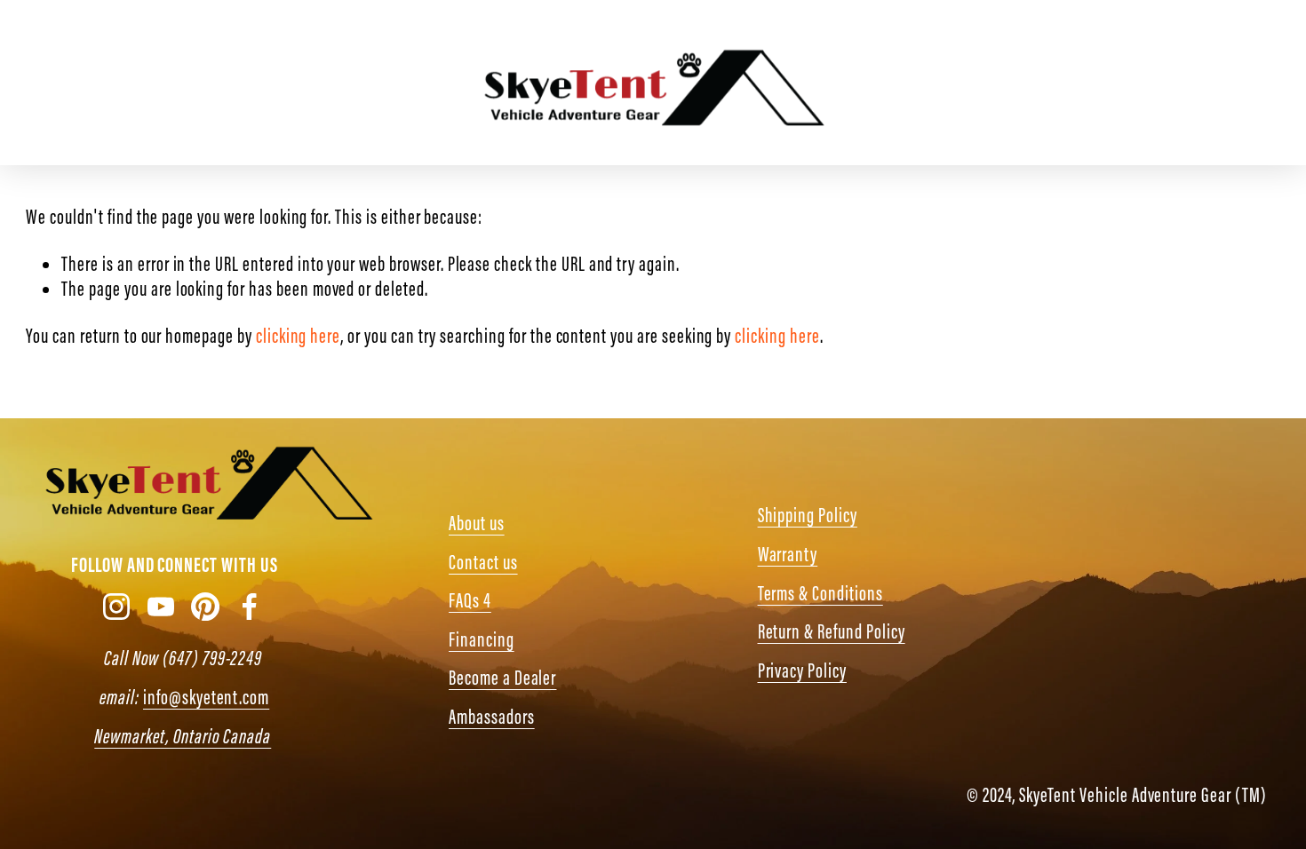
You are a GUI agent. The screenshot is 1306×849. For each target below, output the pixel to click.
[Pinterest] (1123, 83)
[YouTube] (1067, 83)
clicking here (298, 335)
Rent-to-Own (310, 82)
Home (44, 82)
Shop (105, 82)
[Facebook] (1181, 83)
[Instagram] (1010, 83)
